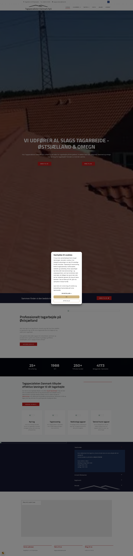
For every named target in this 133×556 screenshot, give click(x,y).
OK (66, 297)
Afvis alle (66, 301)
